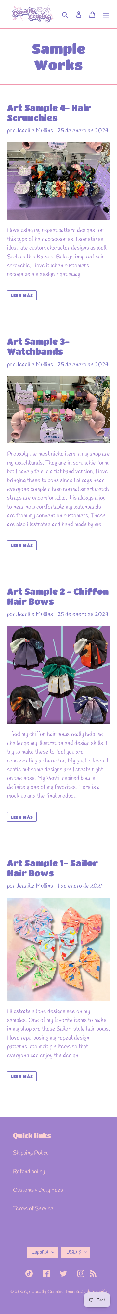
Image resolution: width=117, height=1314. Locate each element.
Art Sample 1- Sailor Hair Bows (52, 868)
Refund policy (29, 1171)
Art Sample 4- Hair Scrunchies (49, 113)
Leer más (22, 295)
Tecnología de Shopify (86, 1292)
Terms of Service (33, 1209)
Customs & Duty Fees (38, 1190)
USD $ (73, 1252)
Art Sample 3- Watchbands (38, 346)
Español (40, 1252)
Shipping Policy (31, 1153)
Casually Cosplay (46, 1292)
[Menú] (106, 14)
